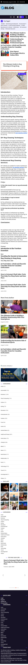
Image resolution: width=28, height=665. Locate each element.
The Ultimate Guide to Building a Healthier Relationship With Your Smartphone (18, 35)
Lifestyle (3, 442)
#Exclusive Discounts (10, 28)
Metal (2, 446)
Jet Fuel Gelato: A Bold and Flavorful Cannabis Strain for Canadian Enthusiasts (13, 47)
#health (3, 23)
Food (2, 422)
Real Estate (3, 454)
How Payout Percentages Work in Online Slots (17, 53)
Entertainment (4, 414)
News (2, 450)
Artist (2, 386)
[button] (3, 575)
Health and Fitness (5, 434)
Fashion (2, 418)
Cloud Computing (5, 398)
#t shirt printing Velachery (14, 25)
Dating (2, 406)
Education (3, 410)
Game (2, 426)
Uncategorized (4, 474)
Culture (2, 402)
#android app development (12, 23)
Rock (2, 462)
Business (3, 394)
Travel (2, 470)
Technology (3, 466)
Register (3, 599)
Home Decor (3, 438)
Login (2, 598)
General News (4, 430)
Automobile (3, 390)
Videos (2, 478)
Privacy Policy (4, 603)
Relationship (3, 458)
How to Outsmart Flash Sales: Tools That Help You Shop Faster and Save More (13, 276)
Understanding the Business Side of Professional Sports (17, 41)
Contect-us (3, 601)
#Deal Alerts (16, 27)
